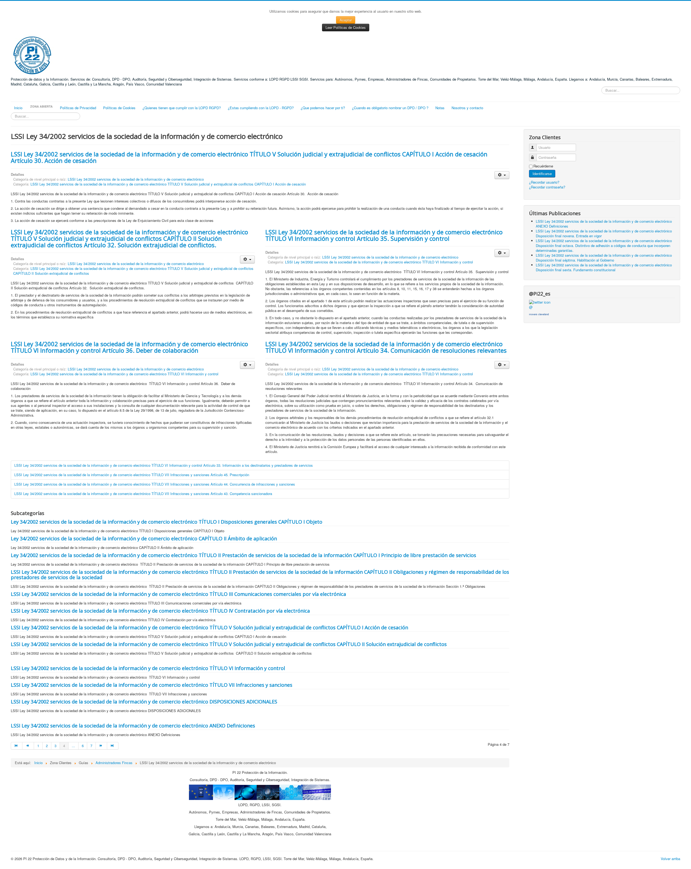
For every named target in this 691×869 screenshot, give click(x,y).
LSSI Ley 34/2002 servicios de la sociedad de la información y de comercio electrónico (136, 179)
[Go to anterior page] (28, 746)
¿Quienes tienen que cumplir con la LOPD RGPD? (182, 107)
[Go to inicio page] (16, 746)
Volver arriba (670, 858)
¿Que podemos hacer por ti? (323, 107)
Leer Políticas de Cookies (346, 27)
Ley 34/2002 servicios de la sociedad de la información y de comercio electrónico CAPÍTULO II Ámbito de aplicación (144, 538)
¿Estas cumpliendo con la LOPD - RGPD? (261, 107)
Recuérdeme (543, 166)
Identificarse (542, 173)
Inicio (18, 107)
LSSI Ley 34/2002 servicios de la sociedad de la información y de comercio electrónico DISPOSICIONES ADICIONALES (144, 701)
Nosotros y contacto (467, 107)
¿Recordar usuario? (544, 182)
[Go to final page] (112, 746)
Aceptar (346, 19)
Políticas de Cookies (119, 107)
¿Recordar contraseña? (547, 187)
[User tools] (501, 175)
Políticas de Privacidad (78, 107)
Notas (440, 107)
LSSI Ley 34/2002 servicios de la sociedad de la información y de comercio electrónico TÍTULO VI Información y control (379, 262)
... (73, 745)
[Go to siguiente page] (101, 746)
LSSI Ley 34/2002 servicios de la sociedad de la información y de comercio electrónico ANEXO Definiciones (133, 725)
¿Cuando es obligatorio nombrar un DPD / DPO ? (390, 107)
